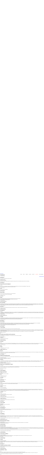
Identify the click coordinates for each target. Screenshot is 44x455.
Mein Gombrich (41, 274)
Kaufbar (30, 274)
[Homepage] (1, 273)
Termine (27, 274)
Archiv (24, 274)
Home (21, 274)
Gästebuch (36, 274)
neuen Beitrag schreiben (41, 276)
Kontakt (33, 274)
